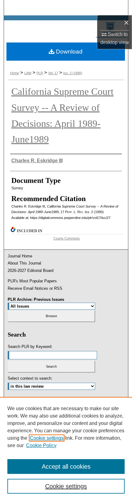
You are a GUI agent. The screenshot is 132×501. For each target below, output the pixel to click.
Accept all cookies (66, 466)
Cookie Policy (41, 445)
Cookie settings (47, 438)
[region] (66, 449)
